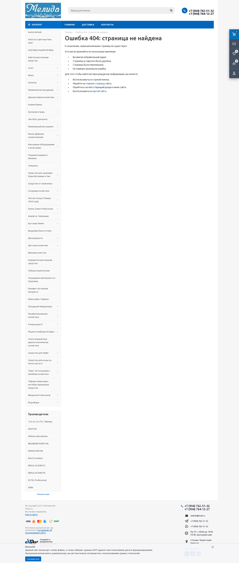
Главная (70, 24)
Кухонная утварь (36, 112)
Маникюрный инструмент (41, 126)
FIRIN (30, 487)
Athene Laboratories (38, 436)
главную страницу (95, 83)
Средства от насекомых (40, 183)
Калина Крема (35, 104)
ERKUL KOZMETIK (36, 473)
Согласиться (33, 559)
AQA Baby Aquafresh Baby (40, 50)
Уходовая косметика (38, 191)
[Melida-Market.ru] (43, 10)
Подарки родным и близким (37, 156)
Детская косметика (38, 245)
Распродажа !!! (35, 324)
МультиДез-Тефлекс (38, 299)
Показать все (43, 494)
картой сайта (99, 91)
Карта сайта (31, 514)
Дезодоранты (35, 238)
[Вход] (234, 73)
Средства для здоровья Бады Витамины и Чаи (40, 174)
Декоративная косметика (41, 97)
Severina (32, 82)
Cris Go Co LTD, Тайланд (40, 421)
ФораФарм (33, 402)
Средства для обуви (38, 353)
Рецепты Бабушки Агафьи (41, 332)
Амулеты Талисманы (38, 216)
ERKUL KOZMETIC (36, 465)
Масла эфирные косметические (36, 135)
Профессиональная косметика (37, 315)
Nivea (30, 75)
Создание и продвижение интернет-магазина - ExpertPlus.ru (49, 543)
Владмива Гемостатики (39, 231)
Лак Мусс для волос (38, 119)
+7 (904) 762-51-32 (201, 10)
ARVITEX (32, 429)
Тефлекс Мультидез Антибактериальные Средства (38, 384)
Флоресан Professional (39, 395)
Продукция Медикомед (40, 306)
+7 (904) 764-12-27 (201, 13)
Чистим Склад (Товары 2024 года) (39, 200)
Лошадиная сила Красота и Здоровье (41, 279)
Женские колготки (37, 253)
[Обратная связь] (234, 44)
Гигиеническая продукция (40, 90)
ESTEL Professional (37, 480)
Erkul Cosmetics (35, 458)
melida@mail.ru (197, 515)
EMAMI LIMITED (35, 451)
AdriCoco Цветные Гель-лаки (40, 41)
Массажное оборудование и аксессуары (41, 146)
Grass (30, 68)
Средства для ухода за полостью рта (39, 362)
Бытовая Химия (36, 223)
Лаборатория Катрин (39, 270)
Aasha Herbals (35, 32)
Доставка (88, 24)
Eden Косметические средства (38, 59)
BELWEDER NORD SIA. (38, 443)
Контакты (107, 24)
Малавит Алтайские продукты (38, 290)
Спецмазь (33, 165)
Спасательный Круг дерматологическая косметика (38, 342)
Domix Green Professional (40, 209)
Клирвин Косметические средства (40, 261)
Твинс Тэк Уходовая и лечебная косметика (39, 372)
